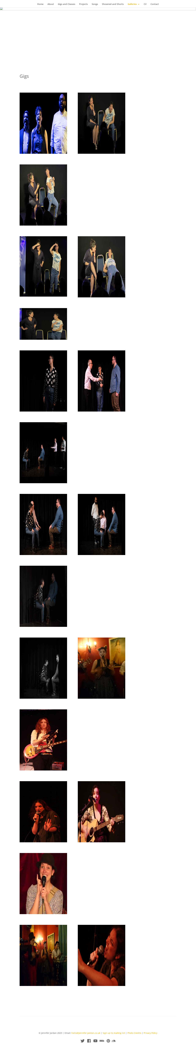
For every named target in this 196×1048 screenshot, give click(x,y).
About (50, 4)
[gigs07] (101, 985)
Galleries (132, 4)
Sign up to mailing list (114, 1032)
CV (145, 4)
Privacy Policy (150, 1032)
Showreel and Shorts (113, 4)
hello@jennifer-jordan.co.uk (86, 1032)
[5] (101, 296)
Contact (155, 4)
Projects (83, 4)
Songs (95, 4)
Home (40, 4)
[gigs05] (43, 913)
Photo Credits (134, 1032)
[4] (101, 152)
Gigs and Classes (66, 4)
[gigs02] (43, 769)
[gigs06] (43, 985)
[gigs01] (101, 697)
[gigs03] (43, 841)
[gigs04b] (101, 841)
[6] (43, 338)
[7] (43, 152)
